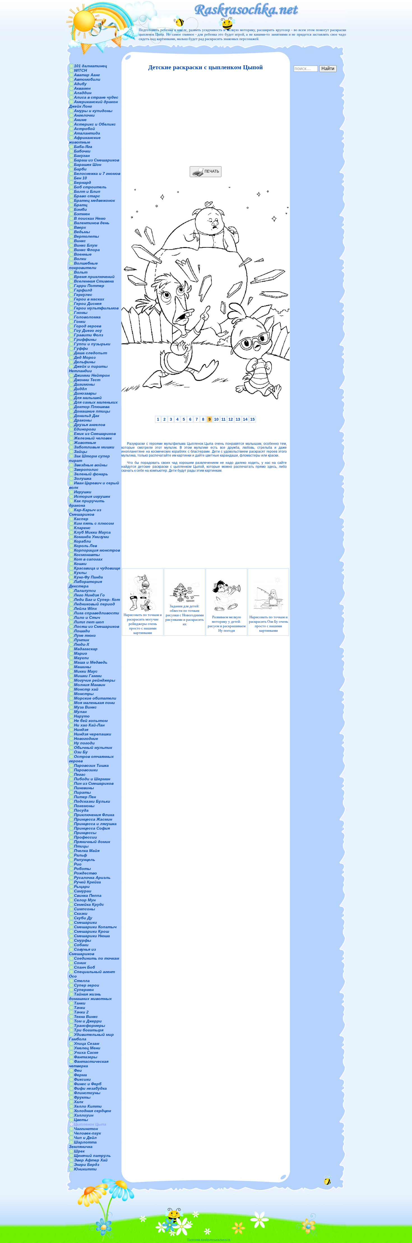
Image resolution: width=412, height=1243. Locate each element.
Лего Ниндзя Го (89, 595)
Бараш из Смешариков (96, 160)
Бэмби (80, 209)
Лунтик (81, 640)
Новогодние (86, 738)
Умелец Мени (87, 1048)
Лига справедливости (96, 613)
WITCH (80, 70)
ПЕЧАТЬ (211, 171)
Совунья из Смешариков (82, 951)
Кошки (80, 563)
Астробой (84, 128)
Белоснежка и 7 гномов (97, 173)
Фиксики (82, 1079)
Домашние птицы (92, 411)
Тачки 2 (81, 1012)
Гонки (79, 321)
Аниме (80, 119)
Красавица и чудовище (97, 568)
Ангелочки (84, 115)
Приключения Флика (94, 815)
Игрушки (82, 492)
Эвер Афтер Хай (91, 1160)
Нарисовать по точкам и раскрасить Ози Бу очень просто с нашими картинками (268, 624)
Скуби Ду (83, 918)
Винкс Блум (85, 245)
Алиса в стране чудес (96, 97)
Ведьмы (82, 232)
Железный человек (93, 438)
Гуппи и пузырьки (92, 344)
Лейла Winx (85, 608)
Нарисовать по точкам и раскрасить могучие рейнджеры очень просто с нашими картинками (143, 624)
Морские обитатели (95, 698)
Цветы (81, 1119)
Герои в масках (89, 299)
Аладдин (82, 93)
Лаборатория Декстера (85, 583)
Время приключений (94, 276)
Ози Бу (81, 752)
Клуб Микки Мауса (92, 532)
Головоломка (87, 317)
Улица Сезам (86, 1043)
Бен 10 (80, 178)
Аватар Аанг (87, 75)
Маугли (81, 658)
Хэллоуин (83, 1115)
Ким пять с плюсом (94, 523)
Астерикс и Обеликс (95, 124)
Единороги (85, 429)
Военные (83, 254)
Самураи (82, 891)
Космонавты (87, 554)
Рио (78, 864)
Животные (85, 442)
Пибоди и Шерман (92, 779)
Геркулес (83, 294)
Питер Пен (85, 797)
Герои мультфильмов (96, 308)
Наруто (82, 716)
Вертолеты (86, 236)
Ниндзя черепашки (92, 734)
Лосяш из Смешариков (96, 626)
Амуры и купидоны (93, 110)
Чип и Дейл (85, 1137)
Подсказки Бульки (92, 801)
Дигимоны (84, 384)
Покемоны (84, 806)
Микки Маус (86, 671)
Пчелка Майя (86, 850)
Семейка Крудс (89, 904)
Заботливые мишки (94, 447)
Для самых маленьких (96, 402)
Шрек (79, 1151)
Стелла (82, 980)
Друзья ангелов (89, 424)
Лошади (82, 631)
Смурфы (82, 940)
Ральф (80, 855)
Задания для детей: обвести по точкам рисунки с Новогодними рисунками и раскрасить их (184, 615)
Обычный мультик (93, 747)
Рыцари (82, 886)
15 (252, 419)
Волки (80, 258)
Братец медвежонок (94, 200)
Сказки (80, 913)
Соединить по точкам (96, 958)
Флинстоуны (87, 1093)
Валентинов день (91, 223)
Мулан (80, 711)
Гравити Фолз (88, 335)
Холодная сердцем (92, 1110)
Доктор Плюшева (92, 406)
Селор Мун (85, 900)
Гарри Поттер (89, 285)
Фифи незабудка (90, 1088)
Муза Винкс (85, 707)
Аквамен (82, 88)
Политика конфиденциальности (208, 1239)
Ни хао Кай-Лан (89, 725)
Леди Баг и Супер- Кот (97, 599)
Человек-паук (87, 1133)
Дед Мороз (85, 357)
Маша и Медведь (90, 662)
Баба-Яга (83, 146)
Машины (82, 667)
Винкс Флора (87, 249)
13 (238, 419)
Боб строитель (90, 187)
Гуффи (81, 348)
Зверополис (86, 469)
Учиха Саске (86, 1052)
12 (230, 419)
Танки (79, 1003)
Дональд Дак (86, 415)
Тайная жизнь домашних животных (90, 996)
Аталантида (87, 133)
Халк (78, 1102)
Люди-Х (81, 644)
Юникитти (85, 1169)
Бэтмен (82, 214)
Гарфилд (83, 290)
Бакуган (82, 155)
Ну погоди (84, 743)
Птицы (81, 846)
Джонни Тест (87, 380)
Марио (80, 653)
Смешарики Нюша (92, 936)
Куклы (80, 572)
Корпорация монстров (97, 550)
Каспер (81, 519)
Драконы (83, 420)
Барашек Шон (87, 164)
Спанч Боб (84, 967)
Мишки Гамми (88, 675)
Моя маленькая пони (94, 702)
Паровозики (86, 770)
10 (216, 419)
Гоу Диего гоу (88, 330)
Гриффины (85, 339)
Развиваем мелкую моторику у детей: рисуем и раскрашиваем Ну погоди (227, 624)
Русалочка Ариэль (92, 877)
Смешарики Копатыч (95, 927)
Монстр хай (86, 689)
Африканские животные (85, 139)
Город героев (87, 326)
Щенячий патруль (92, 1155)
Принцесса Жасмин (93, 819)
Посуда (81, 810)
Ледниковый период (94, 604)
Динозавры (85, 393)
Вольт (80, 272)
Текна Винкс (86, 1016)
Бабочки (82, 151)
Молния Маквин (89, 684)
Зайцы (80, 451)
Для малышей (88, 397)
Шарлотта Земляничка (83, 1144)
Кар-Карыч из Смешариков (85, 512)
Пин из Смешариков (94, 783)
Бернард (82, 182)
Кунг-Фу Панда (88, 577)
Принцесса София (92, 828)
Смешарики (85, 922)
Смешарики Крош (91, 931)
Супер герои (86, 985)
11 (223, 419)
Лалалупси (85, 590)
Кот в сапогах (88, 559)
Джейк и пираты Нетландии (88, 368)
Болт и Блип (87, 191)
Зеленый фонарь (91, 474)
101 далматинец (90, 66)
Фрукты (82, 1097)
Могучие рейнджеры (94, 680)
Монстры (84, 693)
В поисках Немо (90, 218)
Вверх (80, 227)
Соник (80, 962)
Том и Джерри (88, 1021)
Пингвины (84, 788)
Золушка (82, 478)
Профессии (85, 837)
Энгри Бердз (86, 1164)
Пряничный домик (92, 841)
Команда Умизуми (91, 536)
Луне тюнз (85, 635)
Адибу (80, 84)
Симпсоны (84, 909)
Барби (80, 169)
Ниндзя (81, 729)
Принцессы (85, 832)
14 (245, 419)
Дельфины (84, 362)
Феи (78, 1070)
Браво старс (87, 196)
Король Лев (85, 545)
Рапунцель (84, 859)
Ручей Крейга (87, 882)
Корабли (82, 541)
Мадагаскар (86, 649)
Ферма (80, 1075)
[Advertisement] (204, 118)
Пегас (79, 774)
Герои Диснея (87, 303)
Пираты (82, 792)
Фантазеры (85, 1057)
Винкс (80, 241)
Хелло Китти (88, 1106)
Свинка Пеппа (87, 895)
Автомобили (87, 79)
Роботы (82, 868)
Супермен (84, 989)
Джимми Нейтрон (92, 375)
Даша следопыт (90, 353)
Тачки (79, 1007)
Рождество (85, 873)
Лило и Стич (87, 617)
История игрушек (92, 496)
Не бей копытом (91, 720)
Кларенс (82, 528)
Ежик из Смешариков (95, 433)
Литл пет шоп (89, 622)
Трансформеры (89, 1025)
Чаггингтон (86, 1128)
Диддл (80, 388)
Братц (80, 205)
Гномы (80, 312)
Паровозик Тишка (91, 765)
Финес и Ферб (87, 1084)
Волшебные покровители (83, 265)
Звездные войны (90, 465)
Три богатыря (88, 1030)
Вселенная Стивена (94, 281)
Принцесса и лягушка (95, 823)
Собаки (81, 945)
